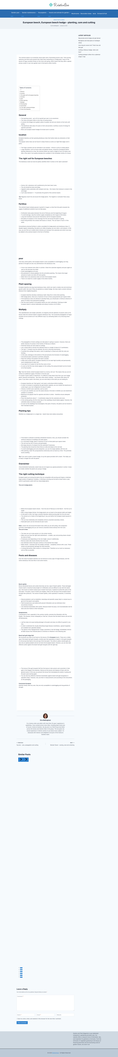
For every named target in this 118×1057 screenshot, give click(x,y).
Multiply (22, 102)
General (22, 91)
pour (22, 98)
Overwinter (23, 105)
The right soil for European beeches (29, 95)
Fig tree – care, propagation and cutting (27, 744)
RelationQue (55, 1053)
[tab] (21, 967)
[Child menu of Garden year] (12, 16)
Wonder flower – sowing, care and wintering (62, 744)
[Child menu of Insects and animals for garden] (49, 16)
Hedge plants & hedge (59, 19)
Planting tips (24, 104)
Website (59, 1014)
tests (94, 13)
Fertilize (23, 97)
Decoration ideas (86, 13)
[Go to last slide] (20, 760)
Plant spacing (24, 100)
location (23, 93)
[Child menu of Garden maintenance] (22, 16)
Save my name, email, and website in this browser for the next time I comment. (39, 1018)
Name (19, 1014)
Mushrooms (75, 13)
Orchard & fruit (102, 13)
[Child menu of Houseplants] (38, 16)
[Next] (26, 760)
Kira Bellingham (55, 25)
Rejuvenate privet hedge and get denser (89, 38)
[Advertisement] (45, 44)
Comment (20, 996)
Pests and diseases (26, 109)
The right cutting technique (28, 107)
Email (39, 1014)
